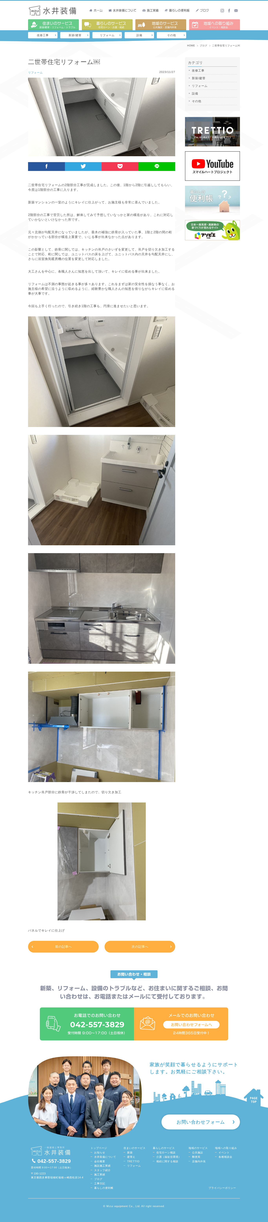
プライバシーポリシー (222, 1187)
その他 (171, 35)
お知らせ (99, 1152)
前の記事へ (63, 946)
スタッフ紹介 (102, 1170)
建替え (131, 1156)
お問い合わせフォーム (201, 1122)
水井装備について (125, 10)
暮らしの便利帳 (179, 10)
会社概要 (99, 1161)
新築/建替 (75, 35)
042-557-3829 (54, 1161)
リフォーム (107, 35)
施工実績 (153, 10)
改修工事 (43, 35)
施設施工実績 (102, 1165)
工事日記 (99, 1183)
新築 (130, 1152)
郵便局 (196, 1156)
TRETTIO (133, 1161)
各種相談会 (225, 1156)
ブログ (204, 10)
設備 (139, 35)
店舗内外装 (199, 1161)
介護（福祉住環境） (168, 1156)
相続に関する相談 (167, 1161)
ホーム (98, 10)
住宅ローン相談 (166, 1152)
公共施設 (197, 1152)
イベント (224, 1152)
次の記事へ (140, 946)
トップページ (99, 1148)
